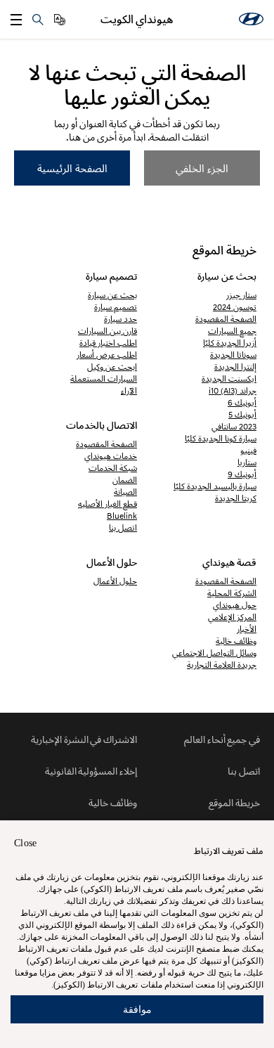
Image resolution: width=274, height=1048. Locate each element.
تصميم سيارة (115, 307)
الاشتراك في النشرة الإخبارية (84, 739)
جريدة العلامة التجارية (221, 664)
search (38, 19)
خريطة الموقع (234, 802)
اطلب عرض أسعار (107, 354)
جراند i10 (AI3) (232, 390)
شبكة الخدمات (113, 467)
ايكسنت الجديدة (229, 378)
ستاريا (246, 462)
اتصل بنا (123, 527)
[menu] (16, 19)
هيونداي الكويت (137, 19)
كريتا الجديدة (235, 498)
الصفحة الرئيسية (72, 168)
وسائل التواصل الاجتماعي (214, 652)
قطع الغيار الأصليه (107, 503)
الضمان (124, 479)
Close (25, 843)
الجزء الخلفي (202, 168)
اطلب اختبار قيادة (108, 342)
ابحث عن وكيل (112, 366)
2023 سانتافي (233, 426)
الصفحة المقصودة (225, 318)
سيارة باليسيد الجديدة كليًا (215, 486)
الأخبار (246, 628)
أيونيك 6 (242, 402)
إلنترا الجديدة (235, 366)
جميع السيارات (232, 330)
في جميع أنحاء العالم (222, 739)
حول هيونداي (234, 605)
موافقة (137, 1009)
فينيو (248, 450)
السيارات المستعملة (103, 378)
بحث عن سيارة (112, 295)
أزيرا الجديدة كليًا (229, 342)
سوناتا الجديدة (233, 354)
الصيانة (125, 491)
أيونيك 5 (242, 414)
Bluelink (122, 515)
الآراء (129, 390)
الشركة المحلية (231, 593)
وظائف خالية (236, 640)
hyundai (251, 19)
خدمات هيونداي (110, 456)
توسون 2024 (234, 307)
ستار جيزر (241, 295)
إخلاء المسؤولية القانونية (91, 771)
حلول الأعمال (115, 581)
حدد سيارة (120, 318)
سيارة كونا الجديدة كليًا (220, 438)
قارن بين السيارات (107, 330)
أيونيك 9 (242, 474)
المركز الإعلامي (232, 617)
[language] (59, 19)
